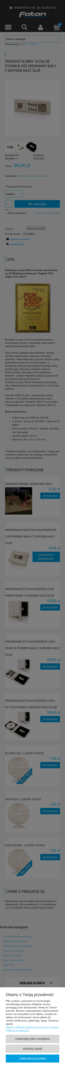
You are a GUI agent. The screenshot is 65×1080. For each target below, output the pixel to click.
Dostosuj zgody (32, 1048)
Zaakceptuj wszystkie (32, 1058)
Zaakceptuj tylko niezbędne (32, 1038)
